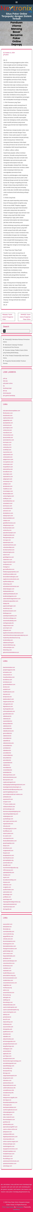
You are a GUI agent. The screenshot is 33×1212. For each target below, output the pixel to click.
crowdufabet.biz (7, 770)
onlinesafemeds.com (9, 711)
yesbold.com (6, 689)
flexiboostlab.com (8, 493)
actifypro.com (7, 484)
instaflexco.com (7, 488)
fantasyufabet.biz (8, 723)
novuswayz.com (7, 481)
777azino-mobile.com (9, 804)
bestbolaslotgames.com (9, 596)
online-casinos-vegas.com (10, 1141)
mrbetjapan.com (7, 1048)
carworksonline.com (8, 963)
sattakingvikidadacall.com (10, 593)
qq (3, 385)
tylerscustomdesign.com (10, 960)
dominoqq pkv (7, 393)
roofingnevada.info (8, 623)
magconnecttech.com (9, 562)
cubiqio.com (6, 520)
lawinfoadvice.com (8, 858)
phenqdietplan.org (8, 860)
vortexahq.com (7, 447)
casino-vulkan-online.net (10, 1129)
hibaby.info (6, 603)
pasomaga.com (7, 899)
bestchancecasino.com (9, 610)
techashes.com (7, 672)
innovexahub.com (8, 435)
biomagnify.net (7, 909)
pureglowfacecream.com (10, 1043)
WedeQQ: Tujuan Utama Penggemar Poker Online (25, 317)
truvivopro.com (7, 442)
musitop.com (6, 875)
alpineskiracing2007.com (10, 1127)
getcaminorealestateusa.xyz (11, 652)
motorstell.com (7, 970)
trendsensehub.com (8, 549)
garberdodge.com (8, 951)
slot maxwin (17, 1189)
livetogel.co (6, 567)
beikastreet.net (7, 926)
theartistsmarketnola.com (10, 1102)
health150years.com (9, 973)
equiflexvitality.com (8, 581)
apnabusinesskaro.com (9, 1163)
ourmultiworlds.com (8, 931)
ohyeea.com (6, 882)
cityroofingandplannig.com (10, 814)
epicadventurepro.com (9, 532)
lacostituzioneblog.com (9, 879)
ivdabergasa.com (8, 816)
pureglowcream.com (9, 1058)
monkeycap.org (7, 987)
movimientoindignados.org (10, 867)
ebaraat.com (6, 694)
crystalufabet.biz (7, 762)
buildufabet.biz (7, 772)
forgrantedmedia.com (9, 956)
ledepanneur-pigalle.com (10, 1097)
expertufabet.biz (7, 721)
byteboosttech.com (8, 699)
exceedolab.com (7, 508)
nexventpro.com (7, 474)
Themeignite (19, 1207)
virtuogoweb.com (8, 704)
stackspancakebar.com (9, 1107)
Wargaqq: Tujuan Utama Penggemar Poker (7, 317)
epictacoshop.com (8, 1083)
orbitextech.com (7, 559)
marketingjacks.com (8, 1146)
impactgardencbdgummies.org (11, 901)
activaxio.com (7, 510)
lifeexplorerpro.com (8, 537)
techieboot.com (7, 682)
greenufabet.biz (7, 733)
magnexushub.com (8, 701)
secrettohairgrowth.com (9, 1063)
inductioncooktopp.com (9, 618)
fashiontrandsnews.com (9, 777)
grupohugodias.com (8, 843)
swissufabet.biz (7, 728)
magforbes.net (7, 985)
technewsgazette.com (9, 1041)
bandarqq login (7, 388)
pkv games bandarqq (9, 395)
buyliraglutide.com (8, 709)
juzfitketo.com (7, 897)
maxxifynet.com (7, 432)
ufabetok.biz (6, 765)
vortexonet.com (7, 430)
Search (6, 326)
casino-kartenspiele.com (10, 1007)
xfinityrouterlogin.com (9, 1144)
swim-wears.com (8, 953)
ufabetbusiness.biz (8, 731)
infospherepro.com (8, 525)
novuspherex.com (8, 462)
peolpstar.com (7, 958)
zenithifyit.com (7, 449)
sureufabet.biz (7, 753)
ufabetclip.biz (7, 718)
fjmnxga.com (6, 1073)
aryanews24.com (8, 799)
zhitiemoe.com (7, 884)
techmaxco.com (7, 505)
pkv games (4, 1189)
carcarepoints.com (8, 838)
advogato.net (6, 997)
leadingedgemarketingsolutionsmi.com (14, 784)
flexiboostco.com (8, 413)
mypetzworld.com (8, 823)
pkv (2, 1184)
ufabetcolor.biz (7, 735)
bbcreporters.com (8, 779)
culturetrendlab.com (8, 547)
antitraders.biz (7, 796)
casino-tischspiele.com (9, 1012)
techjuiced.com (7, 696)
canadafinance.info (8, 1090)
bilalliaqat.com (7, 613)
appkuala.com (7, 1053)
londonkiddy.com (8, 640)
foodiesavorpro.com (8, 527)
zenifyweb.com (7, 564)
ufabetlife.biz (6, 740)
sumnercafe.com (7, 862)
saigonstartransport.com (10, 1075)
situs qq (5, 381)
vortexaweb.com (7, 457)
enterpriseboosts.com (9, 1004)
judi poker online (7, 383)
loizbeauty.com (7, 1024)
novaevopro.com (7, 464)
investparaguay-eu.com (9, 828)
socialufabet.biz (7, 745)
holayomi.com (7, 630)
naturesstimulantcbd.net (10, 904)
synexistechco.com (8, 440)
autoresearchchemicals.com (11, 1161)
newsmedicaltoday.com (9, 620)
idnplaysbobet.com (8, 591)
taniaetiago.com (7, 894)
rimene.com (6, 1095)
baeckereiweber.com (9, 667)
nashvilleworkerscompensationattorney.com (15, 635)
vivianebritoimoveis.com (10, 982)
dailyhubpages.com (8, 589)
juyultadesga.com (8, 818)
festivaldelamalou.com (9, 946)
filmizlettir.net (6, 929)
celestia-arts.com (8, 939)
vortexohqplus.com (8, 496)
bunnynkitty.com (7, 1068)
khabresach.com (7, 1156)
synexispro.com (7, 628)
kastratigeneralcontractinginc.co (12, 787)
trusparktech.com (8, 466)
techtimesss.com (7, 965)
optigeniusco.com (8, 459)
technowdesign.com (8, 809)
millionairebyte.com (8, 647)
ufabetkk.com (7, 1036)
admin (7, 54)
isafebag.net (6, 1000)
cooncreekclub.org (8, 934)
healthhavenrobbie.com (9, 574)
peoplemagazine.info (9, 670)
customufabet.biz (8, 755)
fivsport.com (6, 853)
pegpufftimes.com (8, 936)
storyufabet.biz (7, 757)
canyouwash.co (7, 674)
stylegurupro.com (8, 515)
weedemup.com (7, 608)
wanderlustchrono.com (9, 545)
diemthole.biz (7, 1034)
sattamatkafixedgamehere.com (11, 598)
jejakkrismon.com (8, 1031)
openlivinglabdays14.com (10, 792)
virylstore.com (7, 968)
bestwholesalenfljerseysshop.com (12, 789)
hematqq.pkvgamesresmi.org (21, 1191)
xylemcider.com (7, 892)
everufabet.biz (7, 767)
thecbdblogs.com (8, 1158)
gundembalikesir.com (9, 684)
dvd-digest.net (7, 1100)
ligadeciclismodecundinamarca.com (13, 632)
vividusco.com (7, 444)
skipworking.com (8, 1022)
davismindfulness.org (9, 645)
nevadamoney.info (8, 1092)
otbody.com (6, 1014)
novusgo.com (7, 540)
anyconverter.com (8, 1026)
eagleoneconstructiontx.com (11, 579)
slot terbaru (7, 1184)
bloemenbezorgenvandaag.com (12, 1061)
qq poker (3, 1187)
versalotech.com (7, 503)
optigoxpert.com (7, 479)
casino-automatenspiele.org (11, 1009)
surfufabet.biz (7, 748)
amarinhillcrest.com (8, 992)
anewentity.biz (7, 1051)
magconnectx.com (8, 625)
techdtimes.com (7, 679)
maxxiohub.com (7, 452)
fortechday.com (7, 650)
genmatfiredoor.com (8, 569)
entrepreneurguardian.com (10, 601)
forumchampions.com (9, 941)
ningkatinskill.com (8, 850)
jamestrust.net (7, 1017)
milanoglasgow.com (8, 1112)
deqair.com (6, 845)
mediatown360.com (8, 1134)
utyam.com (6, 877)
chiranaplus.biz (7, 1105)
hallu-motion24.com (8, 1117)
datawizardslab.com (8, 518)
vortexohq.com (7, 530)
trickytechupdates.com (9, 1151)
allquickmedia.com (8, 1039)
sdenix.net (6, 990)
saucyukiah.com (7, 924)
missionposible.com (8, 1139)
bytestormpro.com (8, 542)
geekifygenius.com (8, 557)
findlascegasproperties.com (11, 571)
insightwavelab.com (8, 535)
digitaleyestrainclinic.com (10, 1136)
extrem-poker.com (8, 833)
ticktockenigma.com (8, 552)
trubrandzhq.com (8, 469)
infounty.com (6, 826)
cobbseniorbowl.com (9, 806)
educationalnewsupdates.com (11, 410)
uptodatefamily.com (8, 872)
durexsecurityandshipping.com (11, 811)
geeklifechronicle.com (9, 523)
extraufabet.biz (7, 738)
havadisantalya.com (8, 677)
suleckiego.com (7, 1166)
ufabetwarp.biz (7, 716)
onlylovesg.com (7, 584)
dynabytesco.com (8, 513)
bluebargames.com (8, 943)
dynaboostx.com (7, 486)
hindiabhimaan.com (8, 1153)
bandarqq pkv (26, 1187)
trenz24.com (6, 1019)
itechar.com (6, 687)
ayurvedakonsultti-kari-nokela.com (13, 794)
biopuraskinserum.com (9, 1085)
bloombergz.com (7, 1002)
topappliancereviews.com (10, 1148)
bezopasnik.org (7, 1070)
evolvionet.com (7, 425)
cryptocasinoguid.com (9, 782)
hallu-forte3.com (7, 1114)
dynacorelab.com (8, 437)
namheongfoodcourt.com (10, 1109)
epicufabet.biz (7, 760)
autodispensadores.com (10, 615)
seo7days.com (7, 1056)
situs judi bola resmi (16, 1184)
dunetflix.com (7, 865)
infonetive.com (7, 1080)
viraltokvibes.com (8, 980)
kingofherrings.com (8, 1046)
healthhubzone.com (8, 691)
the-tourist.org (7, 995)
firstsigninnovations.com (10, 948)
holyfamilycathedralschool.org (11, 637)
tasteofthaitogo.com (8, 1065)
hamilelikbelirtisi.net (8, 501)
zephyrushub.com (8, 418)
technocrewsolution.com (10, 978)
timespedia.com (7, 1029)
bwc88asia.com (7, 831)
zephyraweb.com (8, 454)
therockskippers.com (9, 1119)
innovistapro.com (8, 491)
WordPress (16, 1209)
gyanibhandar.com (8, 713)
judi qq (5, 378)
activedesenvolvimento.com (11, 586)
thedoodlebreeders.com (9, 840)
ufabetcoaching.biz (8, 642)
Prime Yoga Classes (8, 1207)
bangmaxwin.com (8, 1078)
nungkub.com (7, 887)
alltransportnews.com (9, 774)
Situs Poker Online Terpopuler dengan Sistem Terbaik (17, 16)
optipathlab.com (7, 420)
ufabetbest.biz (7, 750)
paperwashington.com (9, 606)
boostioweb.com (7, 415)
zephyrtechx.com (8, 476)
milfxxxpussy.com (8, 870)
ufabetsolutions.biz (8, 743)
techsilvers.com (7, 848)
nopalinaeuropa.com (9, 906)
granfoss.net (6, 1122)
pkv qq (5, 390)
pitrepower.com (7, 1131)
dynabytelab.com (8, 422)
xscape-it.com (7, 801)
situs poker (9, 1191)
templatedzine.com (8, 855)
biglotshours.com (8, 706)
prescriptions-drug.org (9, 975)
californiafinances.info (9, 1087)
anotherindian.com (8, 889)
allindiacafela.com (8, 1124)
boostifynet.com (7, 471)
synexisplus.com (7, 427)
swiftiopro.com (7, 498)
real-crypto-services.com (10, 821)
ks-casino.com (7, 836)
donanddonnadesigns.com (10, 576)
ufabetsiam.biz (7, 726)
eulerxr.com (6, 554)
